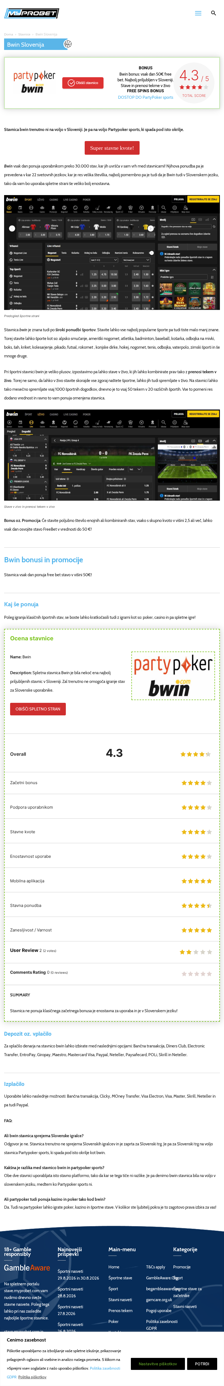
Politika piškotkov (32, 1377)
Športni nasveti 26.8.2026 (70, 1328)
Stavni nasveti (120, 1299)
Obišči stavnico (87, 82)
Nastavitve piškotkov (158, 1363)
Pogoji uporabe (159, 1310)
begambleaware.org (163, 1288)
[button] (213, 13)
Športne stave (120, 1278)
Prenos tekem (120, 1310)
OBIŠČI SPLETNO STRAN (38, 709)
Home (113, 1267)
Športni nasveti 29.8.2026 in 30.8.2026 (78, 1275)
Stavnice (24, 34)
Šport (113, 1288)
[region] (112, 1359)
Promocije (182, 1267)
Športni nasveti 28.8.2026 (70, 1292)
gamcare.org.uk (159, 1299)
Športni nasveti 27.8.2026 (70, 1310)
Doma (8, 34)
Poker (113, 1321)
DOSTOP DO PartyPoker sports (145, 97)
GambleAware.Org (162, 1278)
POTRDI (202, 1363)
